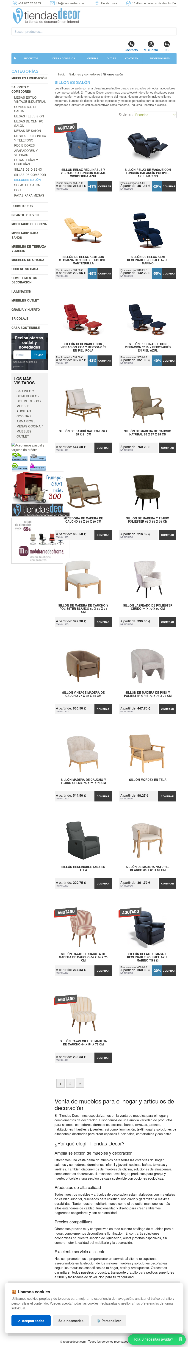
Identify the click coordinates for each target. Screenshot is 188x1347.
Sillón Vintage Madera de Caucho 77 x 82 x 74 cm (83, 694)
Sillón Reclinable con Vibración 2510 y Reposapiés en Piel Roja (83, 347)
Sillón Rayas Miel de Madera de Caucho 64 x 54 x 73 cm (83, 1042)
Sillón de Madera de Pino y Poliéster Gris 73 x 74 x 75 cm (147, 694)
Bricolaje (19, 318)
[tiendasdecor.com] (46, 15)
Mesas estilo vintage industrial (30, 99)
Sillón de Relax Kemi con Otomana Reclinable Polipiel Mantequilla (83, 260)
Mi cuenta (151, 49)
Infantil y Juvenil (26, 215)
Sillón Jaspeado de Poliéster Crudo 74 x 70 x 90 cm (147, 607)
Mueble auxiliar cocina (24, 411)
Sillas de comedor (30, 174)
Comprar (104, 186)
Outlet (111, 58)
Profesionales (160, 58)
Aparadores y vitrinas (26, 152)
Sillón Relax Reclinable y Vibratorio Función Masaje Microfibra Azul (83, 173)
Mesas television (29, 116)
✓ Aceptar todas (31, 1320)
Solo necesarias (70, 1320)
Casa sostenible (25, 327)
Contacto (131, 49)
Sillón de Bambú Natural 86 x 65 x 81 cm (83, 433)
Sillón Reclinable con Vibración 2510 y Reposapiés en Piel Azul (148, 347)
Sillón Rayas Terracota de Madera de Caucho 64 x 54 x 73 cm (83, 957)
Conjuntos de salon (25, 109)
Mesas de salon (27, 130)
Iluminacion (21, 291)
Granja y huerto (25, 309)
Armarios (25, 421)
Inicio (62, 74)
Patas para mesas (29, 195)
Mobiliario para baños (24, 235)
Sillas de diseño (28, 169)
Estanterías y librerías (26, 162)
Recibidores (24, 145)
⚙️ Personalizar (109, 1320)
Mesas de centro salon (28, 123)
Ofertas (92, 58)
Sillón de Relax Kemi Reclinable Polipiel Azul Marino (148, 260)
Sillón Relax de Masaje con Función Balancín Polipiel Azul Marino (148, 173)
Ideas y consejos (63, 58)
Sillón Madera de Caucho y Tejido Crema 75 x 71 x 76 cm (83, 781)
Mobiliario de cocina (29, 224)
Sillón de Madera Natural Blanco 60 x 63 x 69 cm (147, 868)
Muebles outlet (25, 300)
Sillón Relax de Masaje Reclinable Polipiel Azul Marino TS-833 (148, 957)
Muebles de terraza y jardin (28, 248)
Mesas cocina (29, 426)
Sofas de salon (27, 185)
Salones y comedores (21, 89)
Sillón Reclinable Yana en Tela (83, 868)
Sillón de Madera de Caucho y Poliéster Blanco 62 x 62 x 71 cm (83, 608)
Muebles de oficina (27, 260)
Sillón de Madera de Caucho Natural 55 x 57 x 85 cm (147, 433)
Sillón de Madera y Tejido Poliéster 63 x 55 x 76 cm (147, 520)
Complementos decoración (24, 280)
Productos (31, 58)
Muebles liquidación (29, 78)
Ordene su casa (24, 269)
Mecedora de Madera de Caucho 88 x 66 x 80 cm (83, 520)
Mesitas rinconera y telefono (30, 138)
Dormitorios (22, 206)
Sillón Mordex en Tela (147, 780)
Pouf (18, 190)
